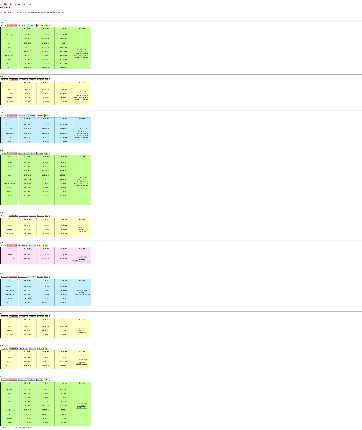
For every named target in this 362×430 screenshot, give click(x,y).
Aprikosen (4, 25)
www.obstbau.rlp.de (25, 427)
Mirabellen (40, 25)
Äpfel (46, 80)
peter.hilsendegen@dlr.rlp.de (8, 427)
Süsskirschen (13, 25)
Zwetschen (32, 25)
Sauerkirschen (22, 25)
